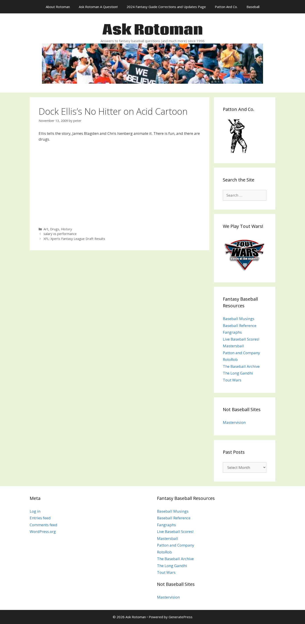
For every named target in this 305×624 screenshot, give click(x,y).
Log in (35, 511)
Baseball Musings (238, 318)
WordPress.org (43, 531)
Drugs (54, 229)
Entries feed (40, 517)
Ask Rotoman (152, 30)
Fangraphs (232, 332)
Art (46, 229)
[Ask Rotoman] (152, 63)
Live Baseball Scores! (241, 339)
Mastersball (233, 345)
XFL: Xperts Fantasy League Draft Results (74, 239)
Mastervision (234, 422)
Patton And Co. (226, 6)
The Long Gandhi (238, 373)
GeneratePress (180, 617)
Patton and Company (241, 352)
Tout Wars (232, 380)
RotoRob (230, 359)
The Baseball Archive (241, 366)
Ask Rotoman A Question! (98, 6)
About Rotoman (58, 6)
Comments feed (43, 524)
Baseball (253, 6)
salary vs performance (60, 234)
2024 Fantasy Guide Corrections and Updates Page (166, 6)
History (66, 229)
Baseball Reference (239, 325)
